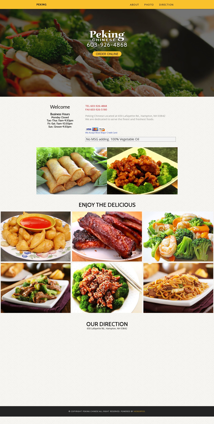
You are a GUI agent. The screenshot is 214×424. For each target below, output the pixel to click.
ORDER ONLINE (107, 54)
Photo (149, 4)
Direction (166, 4)
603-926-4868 (107, 44)
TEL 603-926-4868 (96, 106)
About (134, 4)
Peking (41, 4)
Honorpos (139, 411)
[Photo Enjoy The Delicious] (36, 236)
